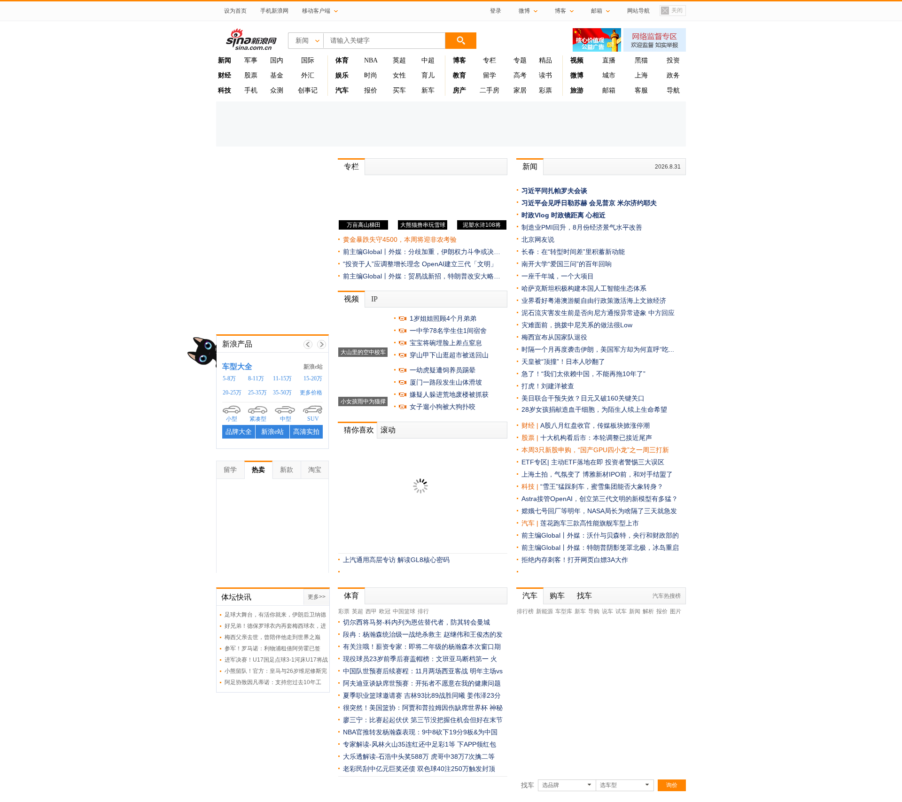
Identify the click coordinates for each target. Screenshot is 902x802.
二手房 (489, 90)
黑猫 (641, 60)
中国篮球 (404, 611)
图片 (675, 611)
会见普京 (602, 203)
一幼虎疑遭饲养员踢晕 (442, 370)
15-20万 (312, 378)
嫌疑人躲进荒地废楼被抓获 (449, 394)
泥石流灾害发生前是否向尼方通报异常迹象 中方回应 (598, 312)
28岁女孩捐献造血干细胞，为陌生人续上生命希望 (594, 409)
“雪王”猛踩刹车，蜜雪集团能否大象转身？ (601, 486)
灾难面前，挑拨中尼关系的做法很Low (576, 325)
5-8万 (229, 378)
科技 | (530, 486)
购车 (557, 596)
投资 (673, 60)
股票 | (530, 437)
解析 (648, 611)
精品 (545, 60)
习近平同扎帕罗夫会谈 (554, 190)
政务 (673, 75)
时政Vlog (535, 215)
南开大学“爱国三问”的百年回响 (566, 264)
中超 (428, 60)
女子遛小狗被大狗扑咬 (442, 406)
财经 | (530, 425)
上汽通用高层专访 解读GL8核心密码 (396, 559)
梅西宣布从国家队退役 (554, 337)
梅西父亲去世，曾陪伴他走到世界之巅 (272, 637)
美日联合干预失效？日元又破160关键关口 (583, 398)
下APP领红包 (476, 744)
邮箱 (608, 90)
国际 (307, 60)
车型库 (563, 611)
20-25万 (232, 392)
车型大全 (237, 366)
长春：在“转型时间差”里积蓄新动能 (573, 251)
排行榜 (525, 611)
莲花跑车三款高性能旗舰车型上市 (589, 523)
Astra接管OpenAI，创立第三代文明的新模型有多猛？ (599, 498)
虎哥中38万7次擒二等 (463, 756)
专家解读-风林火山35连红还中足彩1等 (399, 744)
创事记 (308, 90)
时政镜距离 (567, 215)
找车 (584, 596)
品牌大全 (239, 431)
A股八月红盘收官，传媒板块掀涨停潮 (595, 425)
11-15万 (282, 378)
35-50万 (282, 392)
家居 (520, 90)
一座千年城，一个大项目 (557, 276)
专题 (520, 60)
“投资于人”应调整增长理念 (381, 264)
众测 (276, 90)
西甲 (371, 611)
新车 (428, 90)
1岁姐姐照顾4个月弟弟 (443, 318)
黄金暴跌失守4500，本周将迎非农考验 (400, 239)
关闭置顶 (671, 11)
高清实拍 (306, 431)
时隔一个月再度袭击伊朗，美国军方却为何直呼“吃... (597, 349)
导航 (673, 90)
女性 (399, 75)
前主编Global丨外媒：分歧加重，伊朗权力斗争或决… (421, 251)
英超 (399, 60)
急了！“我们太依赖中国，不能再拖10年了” (583, 374)
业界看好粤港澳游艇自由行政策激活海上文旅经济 (593, 300)
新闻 (529, 166)
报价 (370, 90)
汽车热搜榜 (667, 596)
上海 (641, 75)
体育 (351, 596)
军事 (250, 60)
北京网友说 (537, 239)
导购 (593, 611)
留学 (489, 75)
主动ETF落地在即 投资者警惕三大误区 (607, 462)
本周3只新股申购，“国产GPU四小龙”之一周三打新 (595, 450)
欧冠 (384, 611)
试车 (621, 611)
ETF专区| (536, 462)
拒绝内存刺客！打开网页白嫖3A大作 (574, 559)
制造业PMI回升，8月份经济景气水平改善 (581, 227)
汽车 (528, 523)
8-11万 (256, 378)
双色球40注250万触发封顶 (456, 768)
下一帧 (321, 344)
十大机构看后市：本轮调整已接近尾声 (596, 437)
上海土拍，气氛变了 (551, 474)
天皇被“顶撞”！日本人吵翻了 (563, 361)
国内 (276, 60)
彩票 (545, 90)
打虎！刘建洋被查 (547, 386)
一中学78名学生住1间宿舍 (448, 330)
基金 (276, 75)
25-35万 (257, 392)
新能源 (544, 611)
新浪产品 (237, 344)
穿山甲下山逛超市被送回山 (449, 355)
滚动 (388, 430)
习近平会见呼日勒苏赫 (554, 203)
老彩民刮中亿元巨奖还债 (379, 768)
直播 (608, 60)
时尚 (370, 75)
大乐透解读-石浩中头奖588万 (386, 756)
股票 (250, 75)
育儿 (428, 75)
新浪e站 (313, 366)
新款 (286, 469)
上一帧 (307, 344)
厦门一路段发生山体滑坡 (446, 382)
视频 (351, 299)
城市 (608, 75)
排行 (423, 611)
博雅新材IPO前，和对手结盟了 (628, 474)
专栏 (489, 60)
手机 (250, 90)
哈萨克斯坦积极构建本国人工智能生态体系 (583, 288)
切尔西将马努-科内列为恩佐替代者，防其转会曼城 (416, 622)
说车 (607, 611)
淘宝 (314, 469)
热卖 (258, 469)
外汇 (307, 75)
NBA (371, 60)
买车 (399, 90)
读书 (545, 75)
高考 (520, 75)
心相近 (596, 215)
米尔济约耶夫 (637, 203)
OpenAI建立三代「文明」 (459, 264)
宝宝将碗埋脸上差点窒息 (446, 343)
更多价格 (311, 392)
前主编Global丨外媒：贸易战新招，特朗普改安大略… (421, 276)
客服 (641, 90)
